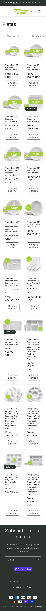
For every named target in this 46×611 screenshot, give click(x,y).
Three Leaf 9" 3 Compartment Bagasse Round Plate (12, 171)
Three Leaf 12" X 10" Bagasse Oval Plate (33, 224)
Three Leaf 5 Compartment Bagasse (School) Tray (11, 282)
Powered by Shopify (35, 607)
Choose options (12, 84)
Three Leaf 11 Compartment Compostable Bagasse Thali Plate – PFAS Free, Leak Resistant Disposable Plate (33, 484)
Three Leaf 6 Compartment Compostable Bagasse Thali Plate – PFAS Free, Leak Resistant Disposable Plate (33, 349)
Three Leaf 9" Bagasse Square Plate (33, 119)
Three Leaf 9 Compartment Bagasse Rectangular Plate (11, 480)
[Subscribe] (38, 559)
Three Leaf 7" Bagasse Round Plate (33, 67)
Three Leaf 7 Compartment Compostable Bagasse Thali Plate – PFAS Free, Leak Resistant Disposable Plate (12, 418)
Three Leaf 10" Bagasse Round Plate (33, 170)
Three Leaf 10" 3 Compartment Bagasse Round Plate (12, 227)
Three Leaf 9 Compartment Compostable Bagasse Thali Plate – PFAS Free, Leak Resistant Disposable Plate (33, 418)
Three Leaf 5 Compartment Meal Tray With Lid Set (33, 282)
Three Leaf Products (18, 607)
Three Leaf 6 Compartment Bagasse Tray (11, 342)
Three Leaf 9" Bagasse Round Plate (11, 119)
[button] (6, 11)
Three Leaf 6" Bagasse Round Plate (11, 67)
